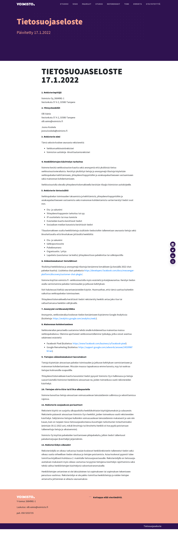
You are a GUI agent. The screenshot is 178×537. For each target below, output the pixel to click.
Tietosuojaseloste (152, 526)
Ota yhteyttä (153, 4)
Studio (99, 4)
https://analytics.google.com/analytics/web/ (74, 318)
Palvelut (86, 4)
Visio (75, 4)
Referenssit (113, 4)
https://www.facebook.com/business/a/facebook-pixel (99, 343)
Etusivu (64, 4)
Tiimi (126, 4)
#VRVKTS (137, 4)
